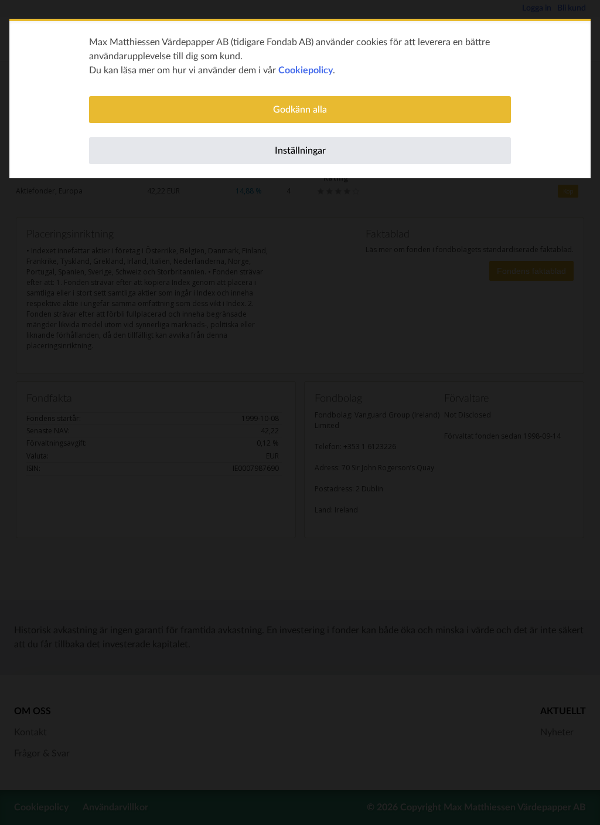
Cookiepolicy (305, 70)
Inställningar (300, 150)
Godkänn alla (300, 109)
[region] (300, 99)
